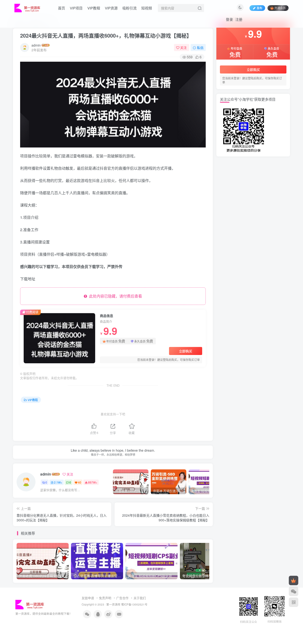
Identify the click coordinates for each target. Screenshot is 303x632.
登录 (229, 19)
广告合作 (122, 598)
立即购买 (185, 351)
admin (36, 45)
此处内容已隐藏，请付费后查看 (114, 296)
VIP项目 (76, 7)
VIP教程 (93, 7)
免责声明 (105, 598)
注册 (238, 19)
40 (79, 482)
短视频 (146, 7)
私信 (200, 47)
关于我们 (140, 598)
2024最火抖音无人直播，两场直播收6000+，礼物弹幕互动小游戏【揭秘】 (106, 35)
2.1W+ (58, 482)
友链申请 (88, 598)
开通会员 (280, 8)
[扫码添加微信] (293, 591)
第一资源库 (113, 604)
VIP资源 (111, 7)
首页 (61, 7)
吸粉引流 (129, 7)
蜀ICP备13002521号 (134, 604)
